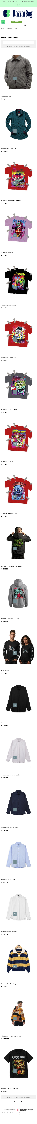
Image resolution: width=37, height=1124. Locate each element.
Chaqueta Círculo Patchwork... (11, 1036)
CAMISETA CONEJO (7, 462)
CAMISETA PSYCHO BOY (8, 357)
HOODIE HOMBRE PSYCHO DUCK (11, 566)
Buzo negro (5, 670)
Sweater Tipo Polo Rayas (9, 984)
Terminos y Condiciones (27, 1113)
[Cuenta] (18, 4)
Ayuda (18, 1115)
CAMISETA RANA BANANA (9, 305)
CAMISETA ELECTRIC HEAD (9, 514)
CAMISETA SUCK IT (7, 253)
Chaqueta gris (6, 96)
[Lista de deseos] (15, 78)
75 (21, 1102)
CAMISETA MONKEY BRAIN (9, 409)
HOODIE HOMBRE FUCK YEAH (10, 618)
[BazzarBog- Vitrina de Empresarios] (18, 13)
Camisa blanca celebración (10, 775)
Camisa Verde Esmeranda (10, 148)
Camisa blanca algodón (9, 932)
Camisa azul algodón (8, 879)
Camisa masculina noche (9, 827)
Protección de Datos (9, 1113)
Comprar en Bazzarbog (26, 1)
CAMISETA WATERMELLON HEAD (11, 200)
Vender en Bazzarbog (10, 1)
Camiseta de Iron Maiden (9, 1088)
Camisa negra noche (8, 723)
